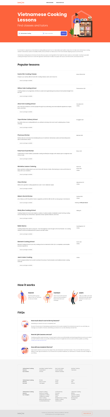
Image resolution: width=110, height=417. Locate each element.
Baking (57, 395)
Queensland (42, 370)
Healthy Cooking (59, 399)
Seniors (73, 383)
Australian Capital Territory (45, 368)
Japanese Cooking (76, 391)
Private (41, 380)
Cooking (73, 399)
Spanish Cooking (75, 395)
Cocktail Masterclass (44, 401)
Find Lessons (49, 2)
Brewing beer (74, 398)
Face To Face (42, 381)
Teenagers (42, 383)
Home (56, 381)
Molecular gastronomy (45, 399)
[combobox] (30, 33)
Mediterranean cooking (61, 398)
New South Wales (59, 368)
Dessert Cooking (43, 391)
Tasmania (73, 370)
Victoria (41, 371)
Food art (57, 393)
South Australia (59, 370)
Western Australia (59, 371)
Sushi (56, 396)
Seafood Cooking (43, 393)
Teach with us (60, 2)
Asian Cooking (42, 398)
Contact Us (44, 412)
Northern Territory (75, 368)
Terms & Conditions (59, 412)
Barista (73, 393)
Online (72, 380)
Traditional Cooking (44, 396)
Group (56, 380)
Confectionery (58, 391)
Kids (72, 381)
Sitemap (66, 412)
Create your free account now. (38, 340)
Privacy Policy (51, 412)
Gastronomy (58, 401)
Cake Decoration (75, 396)
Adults (56, 383)
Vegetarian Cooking (44, 395)
